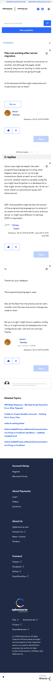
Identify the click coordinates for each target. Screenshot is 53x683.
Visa (14, 619)
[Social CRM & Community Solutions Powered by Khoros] (45, 678)
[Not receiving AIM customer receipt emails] (32, 152)
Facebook (16, 566)
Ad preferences (19, 629)
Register (16, 471)
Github (15, 571)
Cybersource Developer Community (7, 9)
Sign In (42, 9)
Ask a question (26, 30)
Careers (16, 541)
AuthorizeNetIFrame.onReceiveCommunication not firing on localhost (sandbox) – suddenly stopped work (25, 432)
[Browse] (47, 9)
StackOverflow (19, 576)
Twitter (15, 562)
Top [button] (3, 677)
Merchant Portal (19, 476)
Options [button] (49, 43)
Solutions (16, 506)
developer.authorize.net (16, 1)
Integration (8, 42)
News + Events (19, 536)
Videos (15, 501)
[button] (8, 130)
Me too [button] (12, 104)
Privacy (15, 624)
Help (39, 9)
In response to (27, 345)
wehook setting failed (14, 423)
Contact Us (17, 531)
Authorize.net (29, 619)
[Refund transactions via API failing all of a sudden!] (36, 152)
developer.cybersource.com (39, 1)
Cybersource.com (20, 527)
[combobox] (26, 23)
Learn (15, 497)
